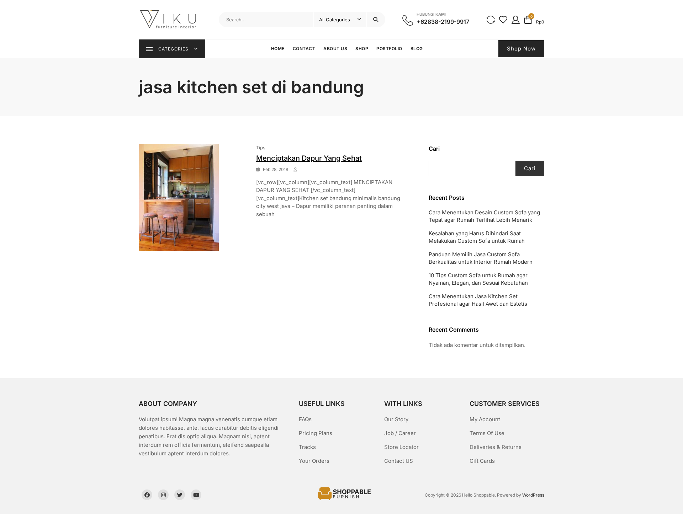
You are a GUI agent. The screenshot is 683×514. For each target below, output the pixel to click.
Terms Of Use (487, 433)
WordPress (533, 495)
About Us (335, 48)
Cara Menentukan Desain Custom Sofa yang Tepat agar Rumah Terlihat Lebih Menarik (484, 216)
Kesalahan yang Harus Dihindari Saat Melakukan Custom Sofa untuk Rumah (477, 237)
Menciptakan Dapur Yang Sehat (309, 158)
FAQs (305, 419)
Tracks (307, 447)
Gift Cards (482, 460)
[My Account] (515, 19)
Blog (417, 48)
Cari (434, 148)
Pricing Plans (315, 433)
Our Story (396, 419)
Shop (361, 48)
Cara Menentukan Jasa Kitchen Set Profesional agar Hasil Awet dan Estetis (478, 300)
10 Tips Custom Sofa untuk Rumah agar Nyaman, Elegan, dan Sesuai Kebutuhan (478, 279)
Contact (304, 48)
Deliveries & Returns (495, 447)
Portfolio (389, 48)
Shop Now (521, 48)
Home (278, 48)
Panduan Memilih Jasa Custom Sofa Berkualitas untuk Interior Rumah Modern (481, 258)
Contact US (398, 460)
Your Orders (314, 460)
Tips (260, 147)
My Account (485, 419)
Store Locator (401, 447)
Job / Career (400, 433)
